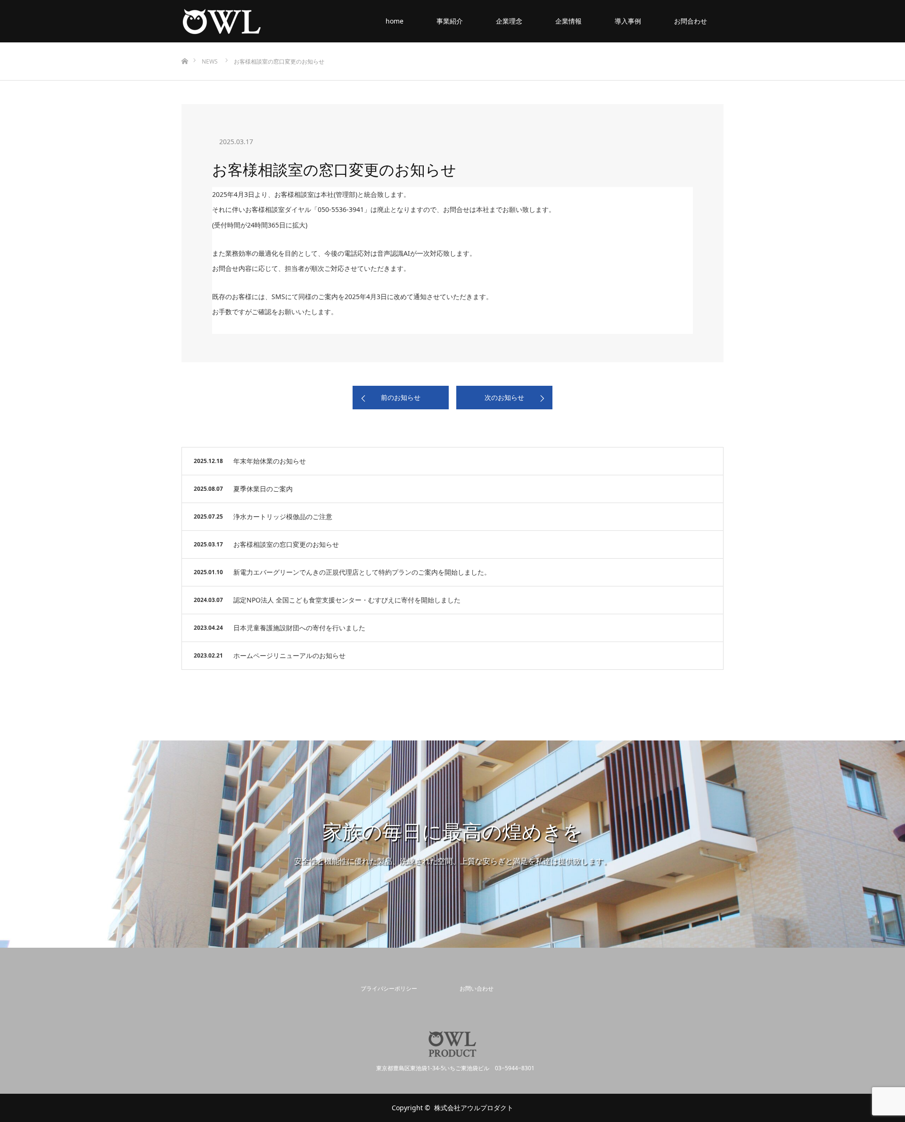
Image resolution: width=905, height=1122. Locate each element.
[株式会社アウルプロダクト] (262, 21)
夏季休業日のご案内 (263, 488)
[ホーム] (184, 45)
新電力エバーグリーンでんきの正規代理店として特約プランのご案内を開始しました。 (362, 572)
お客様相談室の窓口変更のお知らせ (286, 544)
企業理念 (509, 20)
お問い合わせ (477, 988)
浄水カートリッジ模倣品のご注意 (282, 516)
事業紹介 (449, 20)
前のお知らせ (400, 397)
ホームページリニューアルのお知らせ (289, 655)
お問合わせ (690, 20)
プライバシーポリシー (389, 988)
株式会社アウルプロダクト (473, 1107)
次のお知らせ (504, 397)
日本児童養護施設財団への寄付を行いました (299, 627)
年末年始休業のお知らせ (269, 460)
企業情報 (568, 20)
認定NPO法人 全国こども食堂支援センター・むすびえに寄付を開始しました (347, 599)
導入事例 (628, 20)
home (394, 20)
